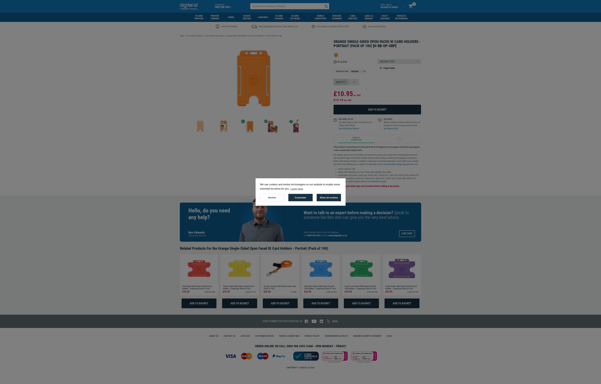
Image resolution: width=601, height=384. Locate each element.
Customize (300, 197)
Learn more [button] (296, 189)
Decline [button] (272, 197)
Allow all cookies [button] (329, 197)
